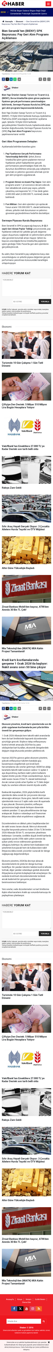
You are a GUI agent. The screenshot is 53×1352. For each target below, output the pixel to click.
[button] (40, 79)
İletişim (28, 1299)
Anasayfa (9, 21)
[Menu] (48, 4)
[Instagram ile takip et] (33, 1308)
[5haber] (13, 3)
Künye (19, 1299)
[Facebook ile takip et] (14, 1308)
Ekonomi (19, 21)
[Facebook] (3, 79)
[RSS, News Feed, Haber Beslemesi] (39, 1308)
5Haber (15, 88)
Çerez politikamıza (42, 1347)
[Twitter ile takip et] (20, 1308)
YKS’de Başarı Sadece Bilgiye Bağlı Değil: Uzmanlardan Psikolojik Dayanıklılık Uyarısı (28, 12)
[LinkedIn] (11, 79)
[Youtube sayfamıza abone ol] (26, 1308)
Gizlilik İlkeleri (40, 1299)
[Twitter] (7, 79)
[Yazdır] (19, 79)
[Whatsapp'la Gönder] (15, 79)
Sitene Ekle (26, 1302)
